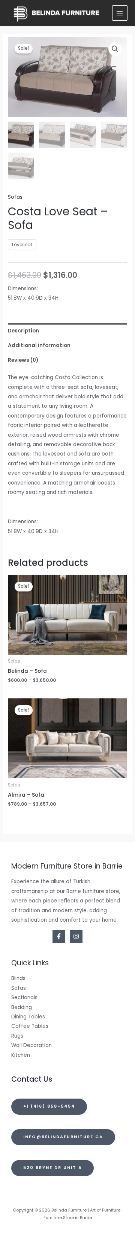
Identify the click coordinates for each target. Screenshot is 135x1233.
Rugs (17, 1035)
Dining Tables (28, 1016)
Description (23, 330)
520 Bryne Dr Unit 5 (52, 1168)
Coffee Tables (29, 1026)
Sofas (15, 197)
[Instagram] (76, 936)
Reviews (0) (23, 360)
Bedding (21, 1007)
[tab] (67, 330)
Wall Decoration (31, 1045)
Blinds (18, 978)
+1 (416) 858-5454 (49, 1106)
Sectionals (24, 997)
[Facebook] (58, 936)
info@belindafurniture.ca (63, 1137)
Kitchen (20, 1055)
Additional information (39, 345)
